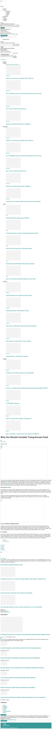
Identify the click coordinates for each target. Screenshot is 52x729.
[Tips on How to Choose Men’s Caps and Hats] (13, 337)
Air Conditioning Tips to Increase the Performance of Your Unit (23, 93)
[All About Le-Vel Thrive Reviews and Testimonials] (13, 369)
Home (4, 8)
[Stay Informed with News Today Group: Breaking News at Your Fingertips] (8, 604)
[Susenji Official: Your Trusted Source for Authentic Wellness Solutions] (4, 665)
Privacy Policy (4, 30)
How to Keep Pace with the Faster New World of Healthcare (22, 433)
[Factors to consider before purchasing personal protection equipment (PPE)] (13, 384)
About (4, 723)
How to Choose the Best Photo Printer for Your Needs (21, 278)
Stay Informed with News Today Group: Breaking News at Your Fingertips (21, 607)
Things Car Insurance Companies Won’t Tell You (19, 78)
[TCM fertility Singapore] (13, 399)
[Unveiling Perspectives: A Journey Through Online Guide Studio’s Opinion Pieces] (8, 576)
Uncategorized (7, 711)
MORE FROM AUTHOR (17, 564)
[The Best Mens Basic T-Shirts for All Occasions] (13, 291)
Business (8, 11)
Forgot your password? (5, 29)
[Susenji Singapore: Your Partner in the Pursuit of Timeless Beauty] (4, 645)
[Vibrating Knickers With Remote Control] (13, 307)
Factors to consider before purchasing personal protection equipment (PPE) (27, 388)
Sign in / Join (6, 39)
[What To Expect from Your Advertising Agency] (13, 244)
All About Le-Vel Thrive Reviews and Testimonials (20, 372)
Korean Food (6, 541)
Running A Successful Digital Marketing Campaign (20, 263)
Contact (5, 724)
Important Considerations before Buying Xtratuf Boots (21, 326)
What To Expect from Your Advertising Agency (19, 248)
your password (16, 26)
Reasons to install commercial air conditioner (18, 124)
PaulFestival (3, 441)
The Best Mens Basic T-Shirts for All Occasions (19, 295)
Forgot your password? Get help (7, 48)
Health (7, 14)
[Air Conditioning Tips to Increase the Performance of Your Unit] (13, 89)
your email (15, 34)
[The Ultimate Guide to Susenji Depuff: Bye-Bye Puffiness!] (4, 675)
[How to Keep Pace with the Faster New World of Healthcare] (13, 430)
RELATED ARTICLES (6, 564)
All (6, 64)
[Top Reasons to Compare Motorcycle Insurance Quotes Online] (13, 197)
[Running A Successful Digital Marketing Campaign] (13, 260)
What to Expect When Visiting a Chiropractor (19, 418)
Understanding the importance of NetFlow (17, 218)
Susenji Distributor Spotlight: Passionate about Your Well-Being (20, 658)
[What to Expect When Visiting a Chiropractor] (13, 415)
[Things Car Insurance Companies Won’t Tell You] (13, 74)
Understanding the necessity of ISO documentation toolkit (22, 233)
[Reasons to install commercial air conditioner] (13, 120)
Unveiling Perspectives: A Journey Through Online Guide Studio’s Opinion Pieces (23, 579)
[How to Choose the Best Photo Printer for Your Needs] (13, 275)
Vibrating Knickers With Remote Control (17, 310)
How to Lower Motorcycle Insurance (16, 108)
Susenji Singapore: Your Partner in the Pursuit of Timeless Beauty (21, 648)
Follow (6, 610)
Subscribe (8, 612)
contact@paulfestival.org (11, 719)
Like (4, 609)
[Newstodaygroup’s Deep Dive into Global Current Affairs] (8, 590)
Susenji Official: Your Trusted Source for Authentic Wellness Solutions (22, 667)
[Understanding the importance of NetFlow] (13, 214)
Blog (4, 705)
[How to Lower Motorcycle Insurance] (13, 105)
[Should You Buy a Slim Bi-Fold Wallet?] (13, 352)
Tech (7, 15)
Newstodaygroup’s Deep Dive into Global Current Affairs (16, 593)
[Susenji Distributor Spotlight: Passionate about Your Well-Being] (4, 655)
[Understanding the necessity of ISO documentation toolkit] (13, 229)
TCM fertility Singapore (12, 403)
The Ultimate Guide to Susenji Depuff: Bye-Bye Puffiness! (18, 677)
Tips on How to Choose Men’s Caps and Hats (18, 341)
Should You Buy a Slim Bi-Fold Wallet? (17, 356)
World (4, 10)
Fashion (8, 12)
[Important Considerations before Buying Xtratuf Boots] (13, 322)
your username (16, 25)
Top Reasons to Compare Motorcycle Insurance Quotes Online (23, 201)
